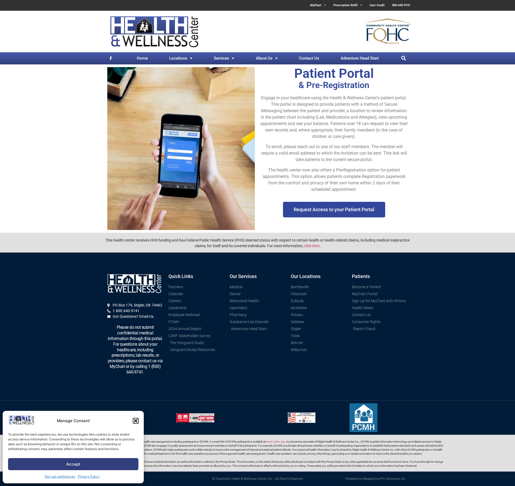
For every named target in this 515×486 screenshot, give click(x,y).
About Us (264, 58)
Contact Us (309, 58)
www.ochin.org (275, 441)
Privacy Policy (89, 476)
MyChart (315, 5)
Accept (73, 464)
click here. (312, 246)
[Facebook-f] (111, 58)
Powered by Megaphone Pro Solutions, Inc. (375, 479)
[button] (135, 420)
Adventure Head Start (360, 58)
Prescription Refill (345, 5)
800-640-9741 (401, 5)
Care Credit (377, 5)
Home (142, 58)
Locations (178, 58)
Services (221, 58)
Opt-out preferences (60, 476)
